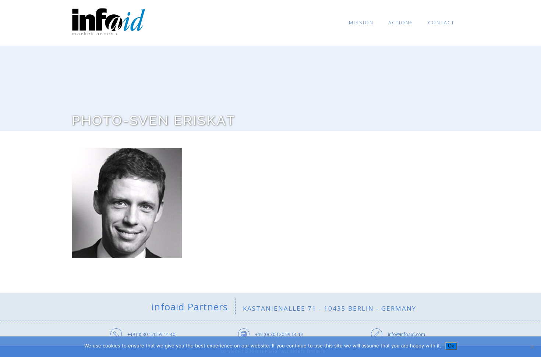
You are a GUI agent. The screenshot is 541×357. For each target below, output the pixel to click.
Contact (441, 22)
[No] (531, 346)
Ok (451, 346)
